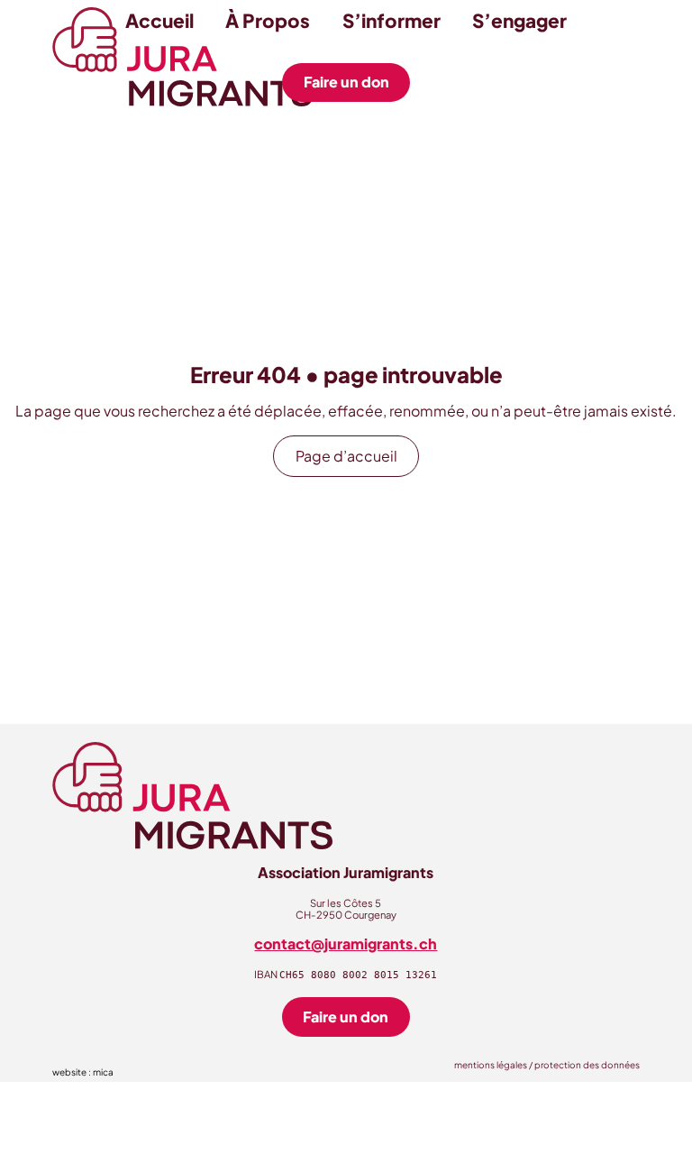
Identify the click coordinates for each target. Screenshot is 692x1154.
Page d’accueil (346, 455)
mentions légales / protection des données (547, 1064)
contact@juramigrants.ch (345, 943)
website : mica (83, 1072)
